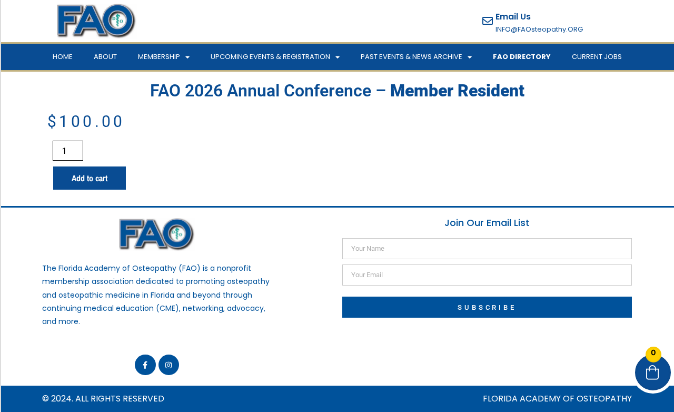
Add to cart (89, 178)
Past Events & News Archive (411, 57)
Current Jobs (597, 57)
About (105, 57)
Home (63, 57)
